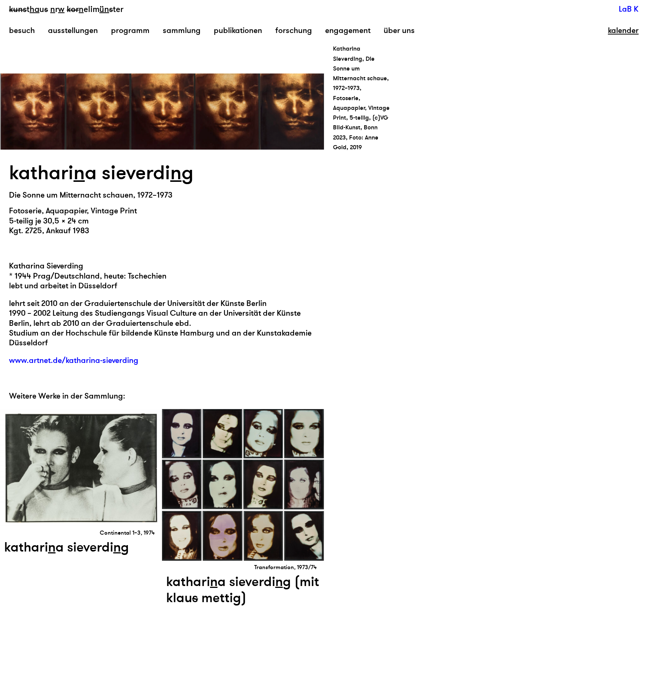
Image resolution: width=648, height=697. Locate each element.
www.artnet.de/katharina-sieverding (73, 360)
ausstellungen (73, 30)
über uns (399, 30)
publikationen (238, 30)
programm (130, 30)
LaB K (629, 9)
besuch (22, 30)
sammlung (182, 30)
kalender (623, 31)
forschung (293, 30)
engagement (347, 30)
